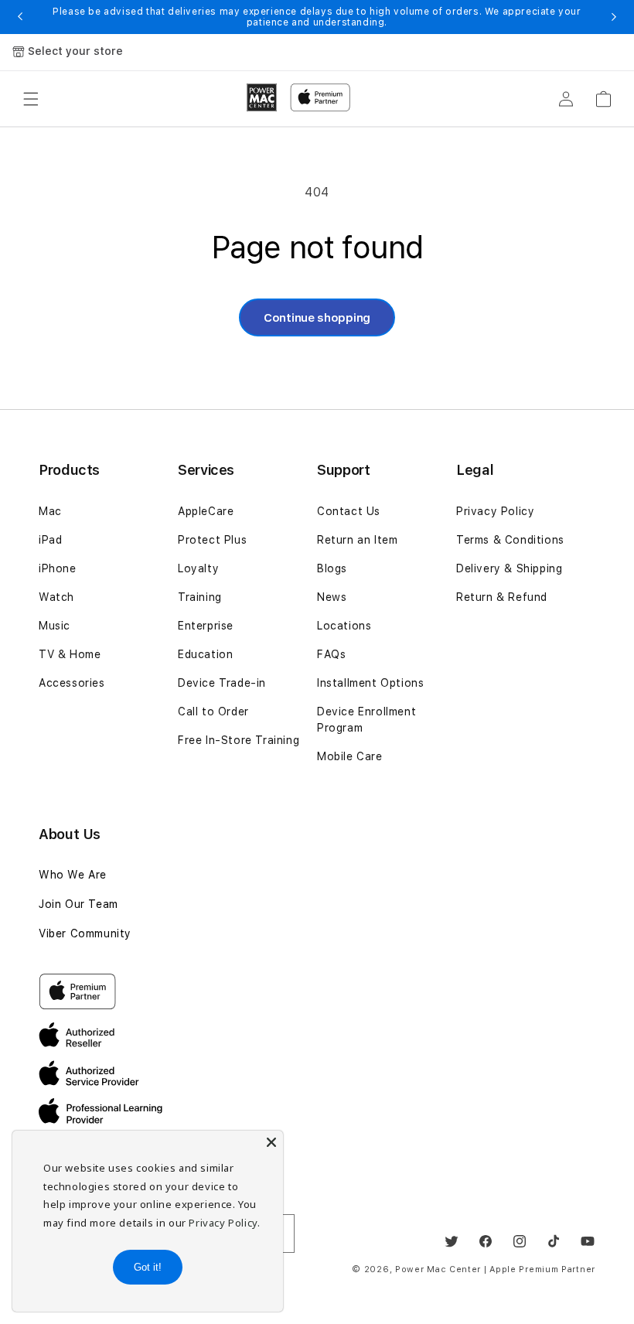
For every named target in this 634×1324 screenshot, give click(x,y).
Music (54, 625)
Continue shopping (317, 318)
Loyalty (198, 568)
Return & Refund (501, 597)
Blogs (332, 568)
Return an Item (357, 540)
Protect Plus (212, 540)
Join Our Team (78, 904)
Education (205, 654)
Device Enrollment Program (366, 719)
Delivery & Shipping (509, 568)
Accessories (72, 683)
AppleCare (205, 511)
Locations (344, 625)
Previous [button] (20, 17)
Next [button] (614, 17)
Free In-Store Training (238, 740)
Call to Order (213, 711)
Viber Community (85, 933)
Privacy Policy (495, 511)
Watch (56, 597)
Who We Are (73, 874)
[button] (30, 99)
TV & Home (70, 654)
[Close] (271, 1142)
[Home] (262, 97)
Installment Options (370, 683)
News (331, 597)
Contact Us (348, 511)
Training (200, 597)
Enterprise (205, 625)
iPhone (58, 568)
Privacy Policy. (224, 1223)
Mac (50, 511)
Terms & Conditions (510, 540)
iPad (50, 540)
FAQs (331, 654)
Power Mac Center (438, 1269)
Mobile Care (350, 756)
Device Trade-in (222, 683)
